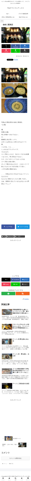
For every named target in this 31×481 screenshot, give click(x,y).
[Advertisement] (15, 203)
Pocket (16, 59)
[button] (25, 51)
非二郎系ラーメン (20, 236)
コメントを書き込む (15, 458)
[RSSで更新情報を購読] (23, 293)
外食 (4, 236)
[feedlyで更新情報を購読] (8, 293)
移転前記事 (10, 236)
